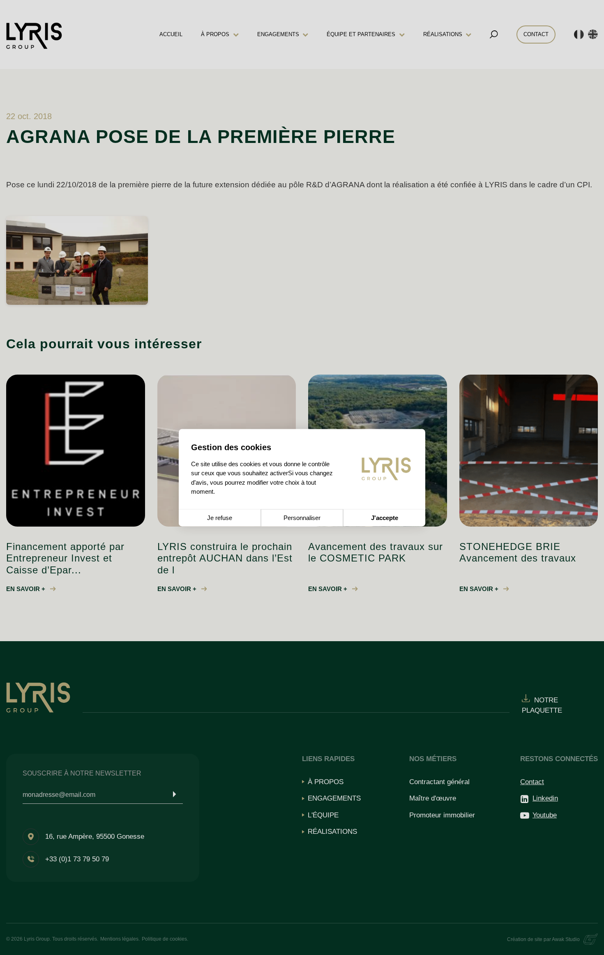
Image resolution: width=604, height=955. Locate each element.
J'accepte (384, 517)
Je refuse (219, 517)
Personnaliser (302, 517)
